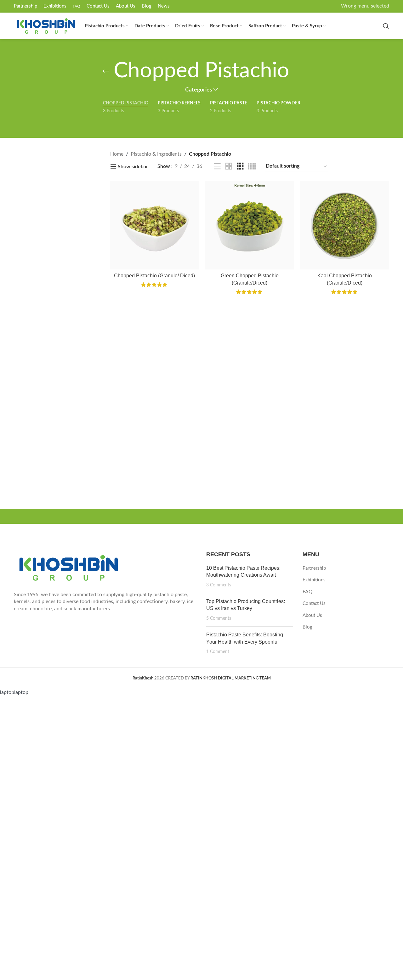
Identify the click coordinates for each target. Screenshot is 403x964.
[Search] (386, 26)
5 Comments (218, 618)
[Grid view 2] (228, 166)
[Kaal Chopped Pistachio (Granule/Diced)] (344, 225)
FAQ (308, 591)
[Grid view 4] (252, 166)
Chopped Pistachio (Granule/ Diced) (154, 275)
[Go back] (106, 71)
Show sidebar (133, 166)
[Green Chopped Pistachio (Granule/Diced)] (249, 225)
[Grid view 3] (240, 166)
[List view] (217, 166)
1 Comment (217, 651)
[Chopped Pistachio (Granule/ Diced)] (154, 225)
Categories (198, 89)
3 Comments (218, 585)
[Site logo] (46, 25)
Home (116, 154)
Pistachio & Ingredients (156, 154)
